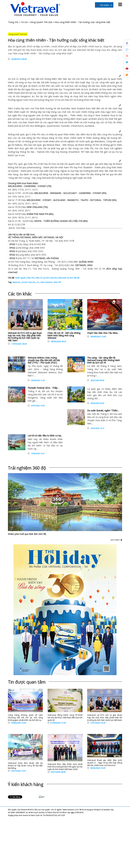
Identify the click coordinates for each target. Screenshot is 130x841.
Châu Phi (30, 277)
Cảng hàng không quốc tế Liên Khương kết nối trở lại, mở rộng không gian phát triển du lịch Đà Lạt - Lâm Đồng (25, 717)
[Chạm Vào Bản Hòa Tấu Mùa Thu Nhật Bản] (104, 315)
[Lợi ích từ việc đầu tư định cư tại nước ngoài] (16, 442)
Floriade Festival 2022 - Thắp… (43, 387)
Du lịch (11, 78)
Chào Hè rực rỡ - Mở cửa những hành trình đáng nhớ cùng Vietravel (64, 335)
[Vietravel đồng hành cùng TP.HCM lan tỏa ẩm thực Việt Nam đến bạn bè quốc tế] (65, 700)
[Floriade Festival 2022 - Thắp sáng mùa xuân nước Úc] (16, 394)
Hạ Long (48, 265)
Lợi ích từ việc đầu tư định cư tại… (45, 435)
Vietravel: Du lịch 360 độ (68, 277)
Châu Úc (38, 277)
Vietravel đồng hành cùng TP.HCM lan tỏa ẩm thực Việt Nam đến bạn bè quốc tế (65, 717)
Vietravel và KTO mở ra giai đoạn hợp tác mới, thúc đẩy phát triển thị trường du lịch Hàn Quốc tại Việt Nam (25, 336)
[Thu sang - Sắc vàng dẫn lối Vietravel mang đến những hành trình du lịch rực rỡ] (76, 364)
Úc (17, 78)
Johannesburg (34, 167)
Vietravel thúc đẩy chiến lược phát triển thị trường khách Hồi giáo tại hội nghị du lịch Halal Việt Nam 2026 (65, 767)
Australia (65, 108)
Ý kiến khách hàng (25, 784)
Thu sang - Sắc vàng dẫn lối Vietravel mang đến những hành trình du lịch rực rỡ (103, 360)
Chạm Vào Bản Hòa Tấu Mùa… (103, 332)
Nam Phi (12, 163)
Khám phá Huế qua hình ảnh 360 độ (27, 533)
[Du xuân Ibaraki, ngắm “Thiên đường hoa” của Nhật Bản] (76, 417)
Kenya (11, 141)
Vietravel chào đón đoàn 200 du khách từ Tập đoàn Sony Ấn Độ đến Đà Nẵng (25, 765)
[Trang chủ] (35, 9)
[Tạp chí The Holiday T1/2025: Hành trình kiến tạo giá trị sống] (65, 609)
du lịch (84, 89)
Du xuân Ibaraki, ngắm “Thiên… (103, 410)
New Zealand (78, 108)
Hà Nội (30, 151)
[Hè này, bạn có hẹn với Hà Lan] (76, 394)
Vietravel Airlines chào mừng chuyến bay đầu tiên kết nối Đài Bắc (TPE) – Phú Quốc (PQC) (44, 360)
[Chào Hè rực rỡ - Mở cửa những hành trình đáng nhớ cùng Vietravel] (65, 315)
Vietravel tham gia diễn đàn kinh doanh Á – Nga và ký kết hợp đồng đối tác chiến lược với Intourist (104, 763)
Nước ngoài (20, 277)
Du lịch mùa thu (50, 277)
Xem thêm (115, 539)
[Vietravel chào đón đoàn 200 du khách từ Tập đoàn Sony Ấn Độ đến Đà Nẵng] (25, 747)
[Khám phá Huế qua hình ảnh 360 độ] (65, 502)
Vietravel (46, 177)
